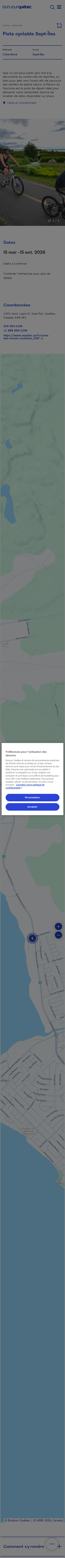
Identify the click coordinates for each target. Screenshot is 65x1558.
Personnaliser (32, 797)
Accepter (32, 806)
